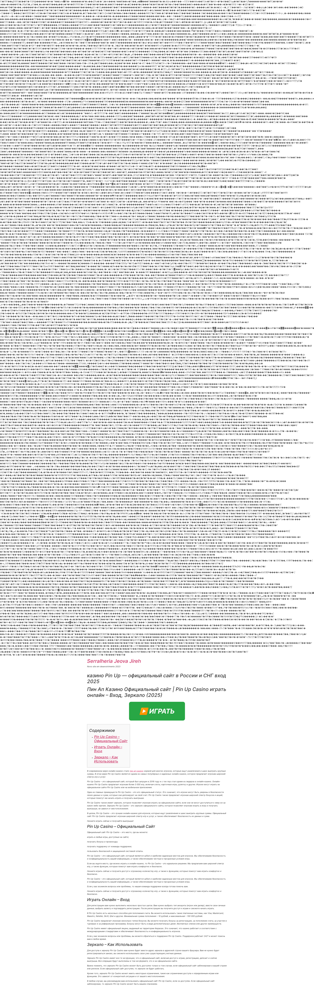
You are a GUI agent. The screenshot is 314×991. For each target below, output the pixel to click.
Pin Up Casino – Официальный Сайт (111, 739)
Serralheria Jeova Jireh (114, 661)
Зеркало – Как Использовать (106, 759)
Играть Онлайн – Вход (108, 749)
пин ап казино (136, 771)
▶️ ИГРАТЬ (157, 711)
